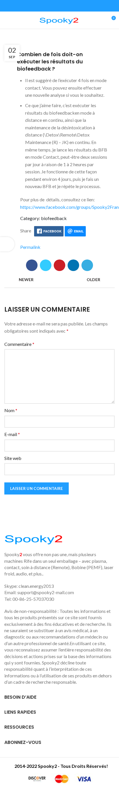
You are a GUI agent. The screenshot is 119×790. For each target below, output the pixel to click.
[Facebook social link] (43, 6)
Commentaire (19, 344)
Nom (10, 410)
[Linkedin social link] (69, 6)
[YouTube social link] (63, 6)
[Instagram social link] (56, 6)
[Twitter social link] (49, 6)
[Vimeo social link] (76, 6)
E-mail (12, 434)
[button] (59, 61)
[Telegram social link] (87, 265)
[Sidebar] (7, 244)
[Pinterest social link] (59, 265)
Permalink (30, 246)
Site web (12, 458)
